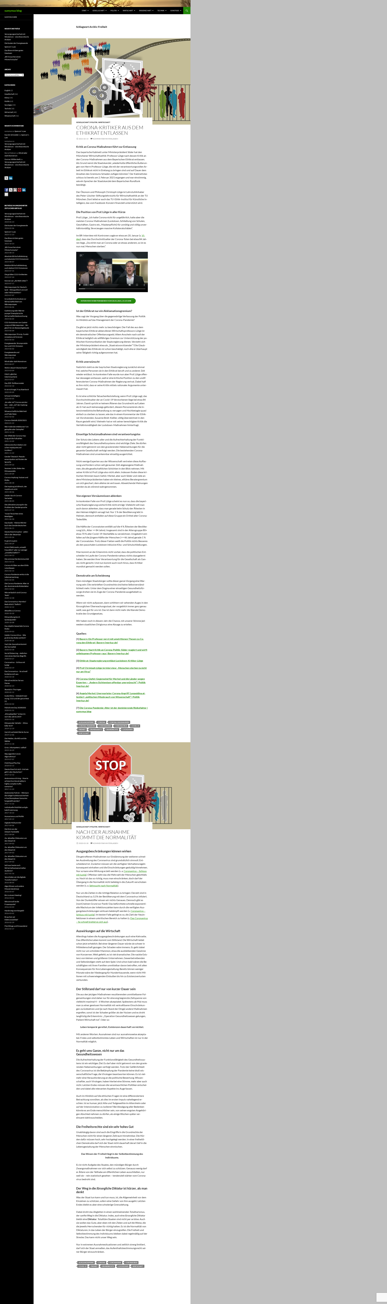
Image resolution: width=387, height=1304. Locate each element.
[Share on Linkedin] (24, 190)
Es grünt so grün (11, 541)
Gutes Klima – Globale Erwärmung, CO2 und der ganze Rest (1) (17, 698)
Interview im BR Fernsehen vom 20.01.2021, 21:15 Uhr (106, 301)
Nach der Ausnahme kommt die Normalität (106, 834)
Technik (160, 10)
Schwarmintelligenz (12, 396)
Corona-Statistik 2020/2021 (16, 420)
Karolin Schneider (12, 135)
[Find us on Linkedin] (11, 178)
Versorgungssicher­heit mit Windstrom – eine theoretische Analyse (17, 37)
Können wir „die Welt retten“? (16, 281)
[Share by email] (6, 194)
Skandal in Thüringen (13, 689)
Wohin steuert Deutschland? (16, 368)
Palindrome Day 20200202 (15, 707)
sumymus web (11, 17)
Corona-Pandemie (87, 726)
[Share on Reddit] (15, 190)
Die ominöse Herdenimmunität (17, 559)
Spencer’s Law (10, 47)
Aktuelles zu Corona (12, 610)
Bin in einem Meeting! (13, 895)
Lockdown (127, 729)
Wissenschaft (145, 10)
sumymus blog (13, 10)
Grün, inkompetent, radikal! (15, 747)
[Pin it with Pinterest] (19, 190)
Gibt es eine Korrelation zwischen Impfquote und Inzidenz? (16, 447)
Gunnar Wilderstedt (12, 159)
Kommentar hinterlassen (105, 139)
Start (84, 10)
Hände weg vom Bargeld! (14, 910)
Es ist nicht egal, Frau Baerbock (17, 389)
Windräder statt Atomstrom (15, 361)
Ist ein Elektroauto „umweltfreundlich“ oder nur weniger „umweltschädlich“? (16, 550)
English (7, 90)
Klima (7, 98)
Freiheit (82, 729)
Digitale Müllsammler (13, 823)
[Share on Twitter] (11, 190)
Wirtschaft (128, 10)
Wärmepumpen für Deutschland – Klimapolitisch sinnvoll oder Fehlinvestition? (16, 290)
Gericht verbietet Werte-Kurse (17, 732)
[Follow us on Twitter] (6, 178)
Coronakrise (105, 726)
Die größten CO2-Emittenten (16, 274)
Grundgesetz (96, 729)
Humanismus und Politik (14, 816)
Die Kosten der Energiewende (16, 43)
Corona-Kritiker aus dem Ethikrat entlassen (109, 130)
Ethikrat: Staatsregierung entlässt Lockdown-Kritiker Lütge (111, 660)
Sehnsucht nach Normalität (103, 885)
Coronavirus (121, 726)
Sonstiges (174, 10)
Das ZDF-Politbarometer (14, 383)
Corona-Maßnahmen (119, 722)
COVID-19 (135, 726)
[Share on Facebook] (6, 190)
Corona (101, 722)
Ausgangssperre (86, 722)
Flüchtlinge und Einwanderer (16, 926)
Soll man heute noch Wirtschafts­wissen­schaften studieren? (15, 868)
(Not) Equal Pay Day (12, 763)
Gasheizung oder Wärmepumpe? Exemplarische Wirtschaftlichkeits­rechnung (16, 313)
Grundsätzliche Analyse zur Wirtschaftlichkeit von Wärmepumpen (15, 301)
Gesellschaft (98, 10)
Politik (114, 10)
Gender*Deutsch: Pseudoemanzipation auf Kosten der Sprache (16, 459)
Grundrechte (112, 729)
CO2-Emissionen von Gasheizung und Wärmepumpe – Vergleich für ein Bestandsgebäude (17, 325)
